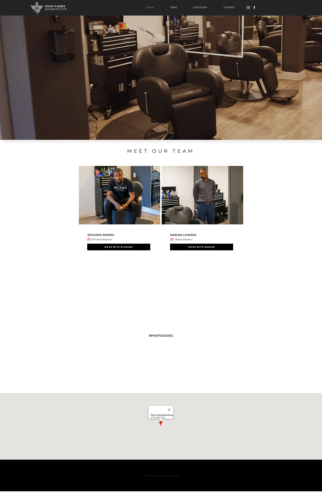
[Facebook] (230, 465)
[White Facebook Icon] (254, 8)
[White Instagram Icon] (248, 8)
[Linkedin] (237, 465)
